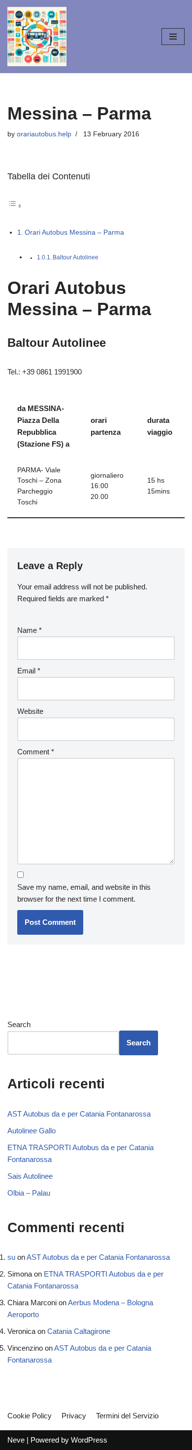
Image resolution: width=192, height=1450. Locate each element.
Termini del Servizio (127, 1415)
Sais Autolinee (30, 1176)
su (11, 1257)
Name (29, 630)
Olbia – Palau (28, 1193)
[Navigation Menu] (173, 36)
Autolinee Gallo (31, 1130)
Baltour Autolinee (75, 257)
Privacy (74, 1415)
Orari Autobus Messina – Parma (74, 232)
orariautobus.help (44, 134)
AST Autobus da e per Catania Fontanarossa (79, 1114)
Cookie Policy (29, 1415)
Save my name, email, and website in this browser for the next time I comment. (84, 893)
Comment (35, 751)
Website (30, 711)
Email (28, 670)
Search (19, 1024)
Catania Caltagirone (78, 1331)
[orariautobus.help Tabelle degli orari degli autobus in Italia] (36, 36)
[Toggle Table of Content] (14, 206)
